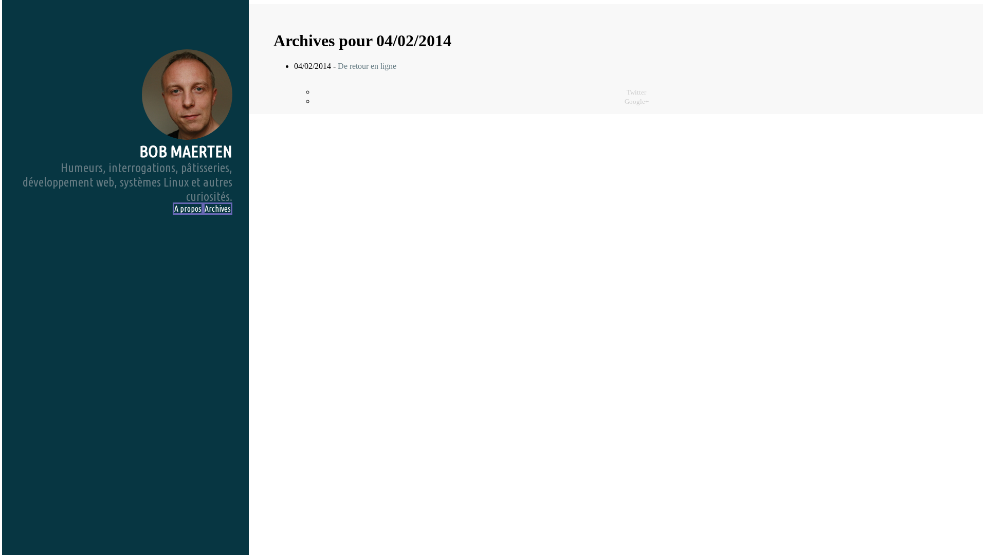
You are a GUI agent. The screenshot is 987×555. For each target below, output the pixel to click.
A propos (188, 208)
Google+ (637, 101)
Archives (218, 208)
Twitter (636, 92)
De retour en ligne (367, 66)
